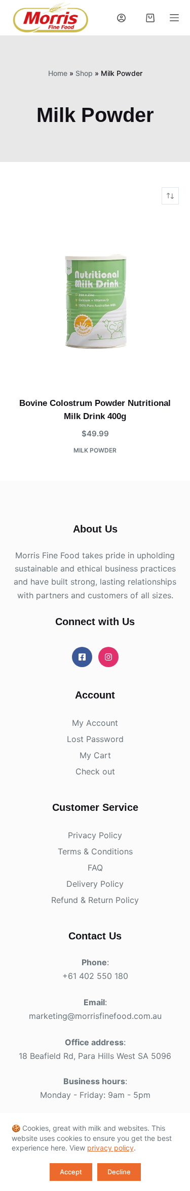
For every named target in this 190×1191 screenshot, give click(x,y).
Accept (71, 1172)
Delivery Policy (95, 884)
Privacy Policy (95, 835)
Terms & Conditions (95, 851)
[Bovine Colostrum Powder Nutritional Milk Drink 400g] (95, 300)
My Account (95, 723)
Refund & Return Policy (95, 900)
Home (57, 73)
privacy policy (110, 1147)
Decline (119, 1172)
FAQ (95, 868)
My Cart (95, 755)
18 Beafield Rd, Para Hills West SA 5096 (95, 1056)
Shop (84, 73)
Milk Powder (95, 450)
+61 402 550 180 (95, 976)
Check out (95, 771)
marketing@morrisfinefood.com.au (95, 1016)
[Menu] (174, 17)
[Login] (121, 18)
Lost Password (95, 739)
